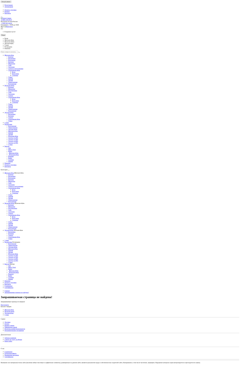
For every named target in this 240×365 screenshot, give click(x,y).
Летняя (10, 80)
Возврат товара (9, 325)
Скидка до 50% (13, 143)
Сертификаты (8, 287)
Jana (9, 148)
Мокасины (11, 63)
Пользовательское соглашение (14, 330)
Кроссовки (15, 74)
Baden (10, 158)
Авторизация (8, 6)
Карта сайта (8, 341)
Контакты (7, 13)
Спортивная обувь (14, 70)
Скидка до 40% (13, 141)
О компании (8, 286)
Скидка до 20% (13, 138)
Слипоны (15, 75)
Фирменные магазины (11, 355)
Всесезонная (12, 84)
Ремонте (11, 274)
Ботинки (11, 62)
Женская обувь (9, 55)
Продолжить (5, 305)
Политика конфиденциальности (14, 329)
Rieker (10, 151)
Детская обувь (9, 112)
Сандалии (11, 67)
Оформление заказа (10, 327)
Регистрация (8, 5)
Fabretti (10, 161)
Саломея (11, 160)
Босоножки (11, 58)
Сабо (9, 65)
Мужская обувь (9, 85)
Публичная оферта (10, 353)
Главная (7, 291)
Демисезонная (12, 82)
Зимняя (10, 79)
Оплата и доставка (10, 10)
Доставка (7, 322)
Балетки (10, 57)
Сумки (6, 122)
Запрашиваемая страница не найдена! (16, 292)
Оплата (6, 324)
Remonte (11, 156)
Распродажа (8, 124)
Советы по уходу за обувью (13, 339)
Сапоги (10, 95)
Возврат (7, 11)
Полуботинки (12, 90)
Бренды (6, 146)
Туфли (10, 77)
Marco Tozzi (12, 149)
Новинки (7, 163)
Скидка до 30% (13, 139)
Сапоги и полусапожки (15, 68)
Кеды (13, 72)
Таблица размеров (10, 338)
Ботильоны (11, 60)
